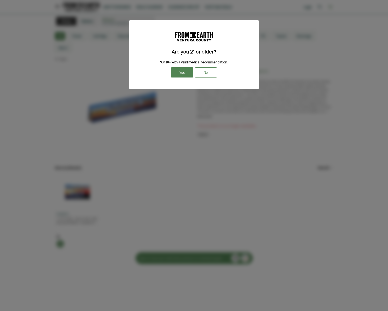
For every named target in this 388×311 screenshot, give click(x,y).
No (206, 72)
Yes (182, 72)
